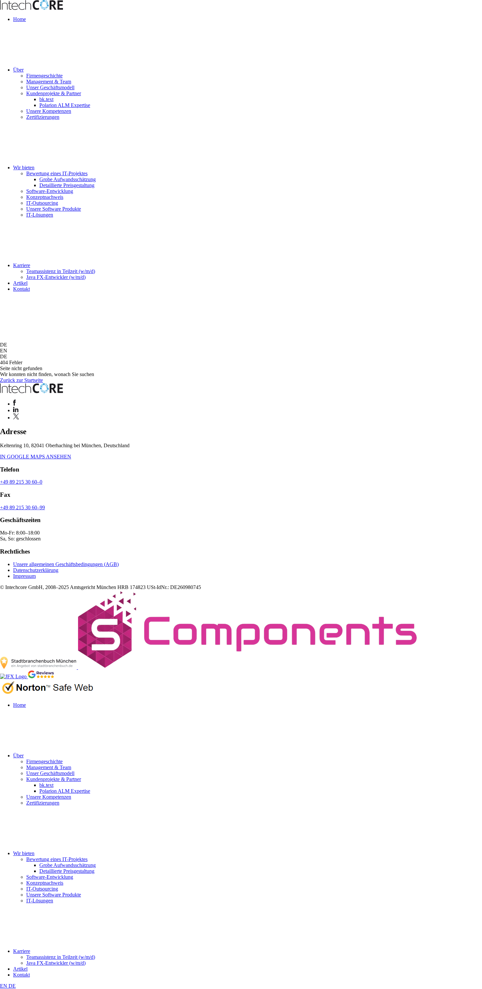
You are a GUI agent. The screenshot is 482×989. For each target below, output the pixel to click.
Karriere (21, 265)
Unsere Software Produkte (53, 209)
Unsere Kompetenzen (48, 111)
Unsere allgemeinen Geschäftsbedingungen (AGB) (66, 564)
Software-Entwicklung (49, 191)
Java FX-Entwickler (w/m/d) (56, 277)
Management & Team (48, 81)
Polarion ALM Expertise (64, 105)
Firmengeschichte (44, 75)
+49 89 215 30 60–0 (21, 482)
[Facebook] (14, 404)
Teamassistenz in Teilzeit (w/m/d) (60, 271)
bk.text (46, 99)
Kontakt (21, 289)
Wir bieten (23, 167)
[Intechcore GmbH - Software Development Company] (31, 8)
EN (4, 986)
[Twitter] (16, 417)
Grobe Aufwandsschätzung (67, 179)
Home (19, 19)
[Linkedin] (15, 410)
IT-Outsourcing (42, 203)
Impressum (24, 576)
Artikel (20, 283)
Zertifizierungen (42, 117)
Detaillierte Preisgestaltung (66, 185)
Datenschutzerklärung (35, 570)
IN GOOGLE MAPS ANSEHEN (35, 456)
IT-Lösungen (39, 215)
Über (18, 70)
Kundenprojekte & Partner (53, 93)
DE (12, 986)
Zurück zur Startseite (21, 380)
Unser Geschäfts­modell (50, 87)
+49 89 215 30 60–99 (22, 507)
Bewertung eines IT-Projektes (57, 173)
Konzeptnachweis (44, 197)
